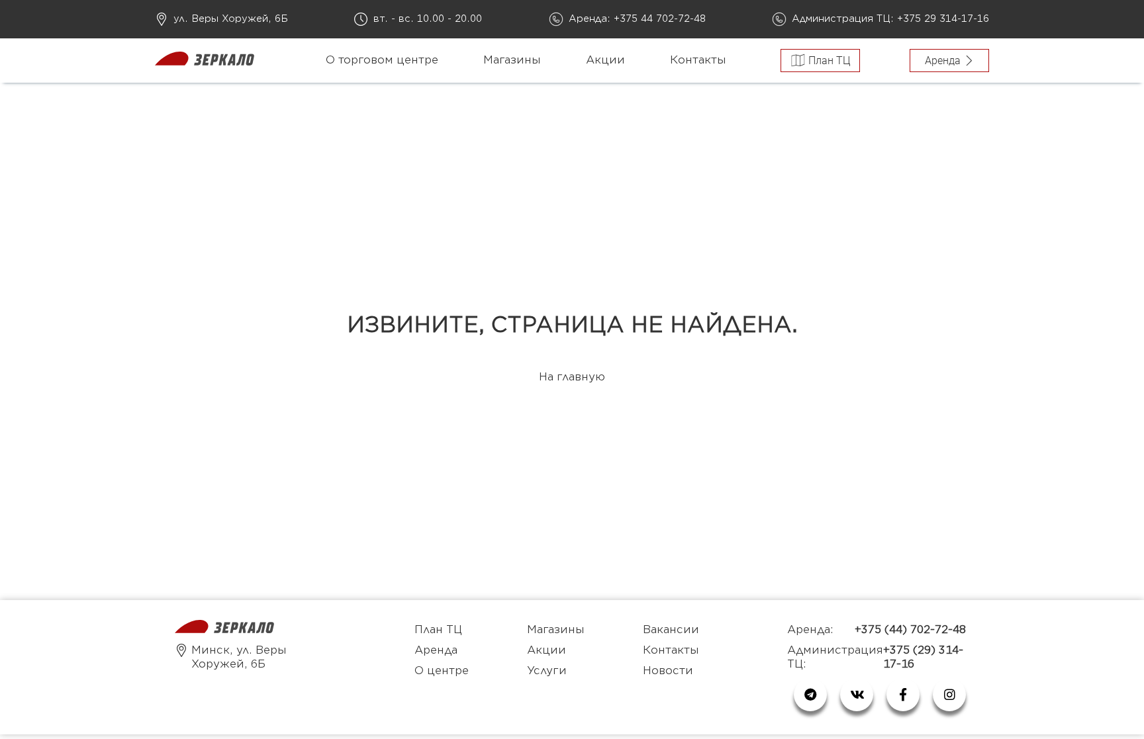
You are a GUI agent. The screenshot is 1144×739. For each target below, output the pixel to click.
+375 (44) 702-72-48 (910, 629)
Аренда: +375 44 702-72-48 (637, 18)
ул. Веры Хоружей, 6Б (230, 18)
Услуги (547, 670)
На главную (572, 377)
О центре (441, 670)
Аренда (435, 650)
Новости (668, 670)
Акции (605, 60)
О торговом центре (382, 60)
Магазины (512, 60)
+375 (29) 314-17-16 (923, 657)
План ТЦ (438, 629)
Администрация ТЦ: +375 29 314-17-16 (890, 18)
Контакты (698, 60)
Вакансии (671, 629)
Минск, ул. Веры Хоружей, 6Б (239, 657)
